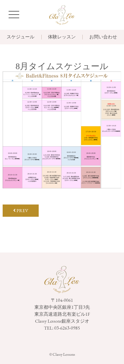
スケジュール (20, 37)
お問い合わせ (103, 37)
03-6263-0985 (67, 328)
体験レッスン (62, 37)
